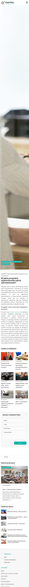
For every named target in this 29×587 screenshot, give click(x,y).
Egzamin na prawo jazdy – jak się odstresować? (6, 385)
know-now (6, 261)
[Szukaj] (2, 456)
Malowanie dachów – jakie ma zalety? (17, 511)
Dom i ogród (4, 576)
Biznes (2, 570)
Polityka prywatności (10, 559)
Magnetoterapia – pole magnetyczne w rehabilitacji (22, 385)
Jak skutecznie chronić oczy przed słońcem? (6, 365)
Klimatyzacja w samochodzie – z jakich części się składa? (17, 517)
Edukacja (3, 579)
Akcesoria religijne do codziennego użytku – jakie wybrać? (16, 541)
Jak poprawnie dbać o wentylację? (16, 523)
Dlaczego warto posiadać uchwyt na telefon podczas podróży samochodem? (17, 535)
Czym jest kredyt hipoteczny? (15, 529)
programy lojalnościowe (16, 312)
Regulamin (7, 562)
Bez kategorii (5, 264)
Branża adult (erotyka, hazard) (9, 573)
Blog (5, 557)
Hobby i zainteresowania (7, 584)
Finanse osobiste (5, 581)
